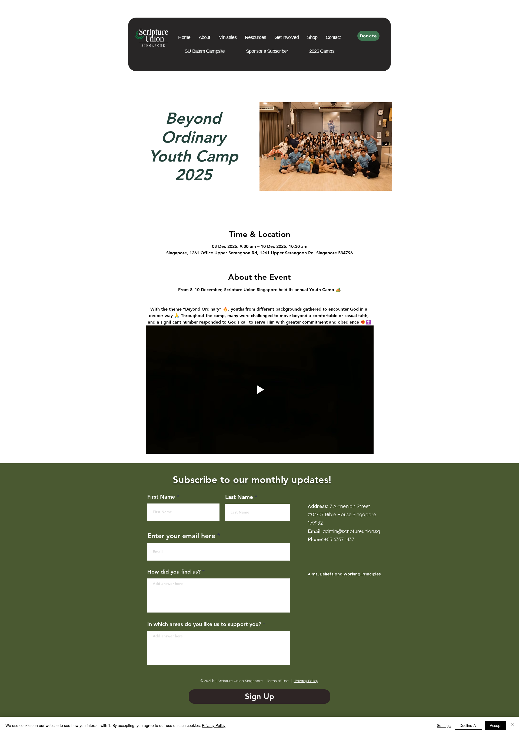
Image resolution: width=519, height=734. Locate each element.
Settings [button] (444, 725)
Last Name (239, 497)
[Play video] (260, 389)
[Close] (512, 725)
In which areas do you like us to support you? (204, 624)
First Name (161, 496)
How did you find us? (174, 571)
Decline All (468, 725)
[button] (255, 37)
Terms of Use (278, 681)
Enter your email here (181, 535)
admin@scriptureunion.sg (351, 531)
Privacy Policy (306, 681)
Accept (495, 725)
